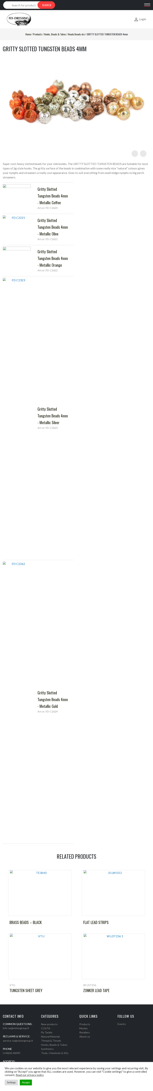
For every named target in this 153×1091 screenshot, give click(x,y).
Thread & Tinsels (51, 1040)
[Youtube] (128, 1029)
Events (122, 1024)
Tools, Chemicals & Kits (54, 1053)
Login (142, 19)
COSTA (45, 1028)
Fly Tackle (46, 1032)
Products (37, 34)
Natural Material (50, 1036)
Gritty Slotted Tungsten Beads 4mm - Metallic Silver (53, 415)
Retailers (84, 1032)
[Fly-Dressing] (18, 19)
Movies (83, 1028)
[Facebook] (119, 1029)
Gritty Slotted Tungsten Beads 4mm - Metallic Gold (53, 699)
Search (46, 5)
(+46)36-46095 (11, 1053)
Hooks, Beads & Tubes (55, 34)
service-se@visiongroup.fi (18, 1040)
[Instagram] (123, 1029)
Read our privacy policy (30, 1075)
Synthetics (47, 1048)
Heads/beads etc (76, 34)
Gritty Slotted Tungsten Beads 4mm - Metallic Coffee (53, 195)
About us (84, 1036)
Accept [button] (26, 1082)
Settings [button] (11, 1082)
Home (28, 34)
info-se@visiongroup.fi (16, 1028)
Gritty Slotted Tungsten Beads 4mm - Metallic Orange (53, 258)
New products (49, 1024)
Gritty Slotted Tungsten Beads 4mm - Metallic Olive (53, 227)
